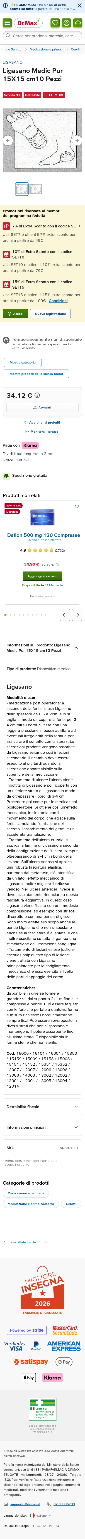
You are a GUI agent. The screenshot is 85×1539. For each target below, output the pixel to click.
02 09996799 (64, 1504)
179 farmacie (54, 585)
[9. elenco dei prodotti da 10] (41, 615)
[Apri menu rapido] (7, 22)
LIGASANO (13, 62)
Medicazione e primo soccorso (30, 1204)
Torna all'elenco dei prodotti (28, 1242)
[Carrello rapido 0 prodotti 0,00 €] (77, 22)
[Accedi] (66, 22)
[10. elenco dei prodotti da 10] (46, 615)
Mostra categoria (23, 362)
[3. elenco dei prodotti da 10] (14, 615)
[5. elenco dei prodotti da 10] (23, 615)
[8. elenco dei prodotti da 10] (37, 615)
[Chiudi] (79, 6)
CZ (38, 1526)
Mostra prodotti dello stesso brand (36, 374)
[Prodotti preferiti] (55, 22)
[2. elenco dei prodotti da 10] (10, 615)
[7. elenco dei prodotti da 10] (32, 615)
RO (57, 1526)
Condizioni (58, 300)
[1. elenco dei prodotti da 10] (5, 615)
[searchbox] (42, 35)
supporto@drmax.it (25, 1504)
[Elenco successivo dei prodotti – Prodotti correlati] (77, 615)
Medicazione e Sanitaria (25, 1193)
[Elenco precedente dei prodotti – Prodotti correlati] (65, 615)
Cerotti (71, 1204)
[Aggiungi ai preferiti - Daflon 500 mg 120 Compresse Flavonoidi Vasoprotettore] (77, 506)
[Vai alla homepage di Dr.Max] (28, 23)
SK (45, 1526)
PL (50, 1526)
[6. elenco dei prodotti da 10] (28, 615)
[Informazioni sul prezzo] (37, 395)
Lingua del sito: (15, 1515)
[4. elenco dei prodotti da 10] (19, 615)
